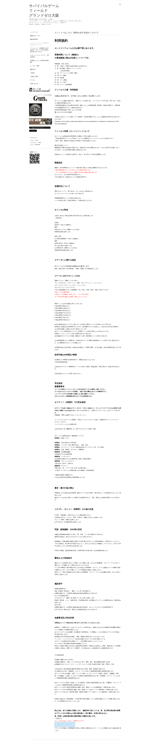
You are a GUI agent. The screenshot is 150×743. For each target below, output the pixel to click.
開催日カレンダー (35, 35)
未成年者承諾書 (61, 112)
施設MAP (33, 69)
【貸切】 (32, 73)
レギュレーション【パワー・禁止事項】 (39, 56)
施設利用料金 (34, 39)
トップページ (34, 32)
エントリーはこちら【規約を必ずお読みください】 (39, 43)
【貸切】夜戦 (34, 76)
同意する (59, 718)
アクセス (32, 80)
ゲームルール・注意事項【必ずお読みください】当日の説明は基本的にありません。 (39, 49)
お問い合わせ (34, 83)
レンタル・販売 (34, 66)
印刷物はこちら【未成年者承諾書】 (39, 61)
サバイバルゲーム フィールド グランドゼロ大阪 (44, 10)
